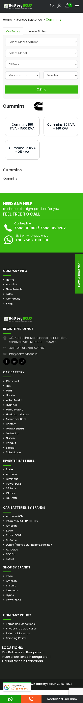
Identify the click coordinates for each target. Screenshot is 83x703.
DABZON (11, 498)
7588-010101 (25, 227)
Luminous (12, 479)
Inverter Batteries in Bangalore (25, 657)
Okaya (10, 493)
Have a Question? (79, 274)
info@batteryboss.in (23, 354)
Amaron (11, 474)
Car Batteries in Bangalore (22, 652)
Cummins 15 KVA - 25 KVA (22, 150)
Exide (9, 469)
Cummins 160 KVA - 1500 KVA (22, 126)
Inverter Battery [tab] (38, 31)
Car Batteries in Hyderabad (22, 661)
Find (42, 89)
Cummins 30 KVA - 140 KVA (61, 126)
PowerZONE (14, 484)
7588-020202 (53, 227)
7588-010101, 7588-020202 (27, 348)
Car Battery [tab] (13, 31)
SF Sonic (11, 488)
